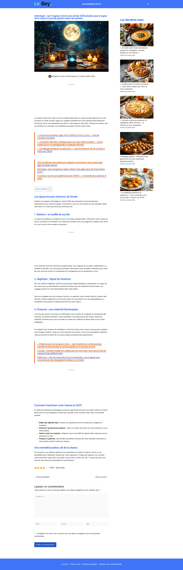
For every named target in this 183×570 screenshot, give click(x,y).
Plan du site (75, 564)
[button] (148, 4)
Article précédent (42, 477)
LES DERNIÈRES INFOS (91, 4)
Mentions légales (89, 564)
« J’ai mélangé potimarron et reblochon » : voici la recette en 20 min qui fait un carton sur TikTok (133, 195)
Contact (64, 564)
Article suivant (101, 477)
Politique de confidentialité (110, 564)
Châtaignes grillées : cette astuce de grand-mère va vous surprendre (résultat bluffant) (134, 159)
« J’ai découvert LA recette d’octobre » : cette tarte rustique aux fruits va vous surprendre (134, 86)
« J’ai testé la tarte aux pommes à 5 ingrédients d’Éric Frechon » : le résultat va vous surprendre (133, 122)
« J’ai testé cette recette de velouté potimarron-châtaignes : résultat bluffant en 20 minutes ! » (133, 50)
